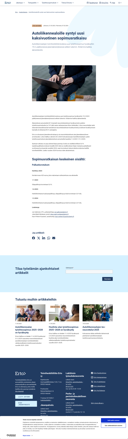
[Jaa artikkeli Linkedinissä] (43, 238)
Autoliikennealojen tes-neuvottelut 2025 (94, 328)
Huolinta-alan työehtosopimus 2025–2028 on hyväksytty (63, 328)
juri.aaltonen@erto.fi (61, 212)
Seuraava (107, 279)
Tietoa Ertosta (66, 3)
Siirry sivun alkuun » (97, 403)
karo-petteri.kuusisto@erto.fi (64, 216)
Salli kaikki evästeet (113, 420)
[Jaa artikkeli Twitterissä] (38, 238)
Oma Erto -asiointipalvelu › (49, 411)
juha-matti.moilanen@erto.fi (59, 214)
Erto (16, 12)
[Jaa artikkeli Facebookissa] (33, 238)
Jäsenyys (19, 3)
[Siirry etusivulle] (8, 3)
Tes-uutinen (37, 25)
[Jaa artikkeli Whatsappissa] (48, 238)
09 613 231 (44, 415)
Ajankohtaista (23, 12)
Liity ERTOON (24, 397)
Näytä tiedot (26, 435)
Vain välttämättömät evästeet (113, 425)
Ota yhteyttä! (19, 391)
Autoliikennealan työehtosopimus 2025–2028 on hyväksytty (29, 330)
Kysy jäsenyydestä (24, 404)
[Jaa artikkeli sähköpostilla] (53, 238)
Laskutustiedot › (45, 400)
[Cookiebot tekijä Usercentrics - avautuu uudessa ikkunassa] (11, 435)
